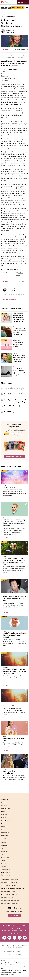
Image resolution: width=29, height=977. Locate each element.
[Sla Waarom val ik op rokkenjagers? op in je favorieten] (25, 755)
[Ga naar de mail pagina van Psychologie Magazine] (9, 938)
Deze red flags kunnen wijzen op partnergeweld (14, 407)
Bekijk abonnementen (18, 7)
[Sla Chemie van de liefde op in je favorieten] (25, 471)
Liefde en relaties (10, 16)
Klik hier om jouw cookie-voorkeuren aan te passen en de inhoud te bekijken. (13, 967)
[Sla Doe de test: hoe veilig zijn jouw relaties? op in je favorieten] (9, 341)
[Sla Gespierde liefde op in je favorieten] (25, 690)
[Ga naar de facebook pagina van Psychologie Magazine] (4, 938)
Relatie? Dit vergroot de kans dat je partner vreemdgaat (15, 413)
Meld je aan (14, 916)
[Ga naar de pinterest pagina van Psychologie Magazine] (25, 938)
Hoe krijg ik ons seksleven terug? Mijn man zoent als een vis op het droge (15, 401)
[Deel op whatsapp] (26, 281)
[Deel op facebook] (20, 281)
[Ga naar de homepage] (6, 8)
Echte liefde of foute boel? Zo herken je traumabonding (15, 395)
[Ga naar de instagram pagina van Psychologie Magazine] (20, 938)
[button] (23, 2)
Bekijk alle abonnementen (14, 456)
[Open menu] (27, 7)
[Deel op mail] (23, 281)
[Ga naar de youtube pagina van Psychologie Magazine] (14, 938)
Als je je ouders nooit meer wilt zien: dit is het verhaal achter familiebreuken (16, 389)
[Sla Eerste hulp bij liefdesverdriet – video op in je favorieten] (25, 723)
